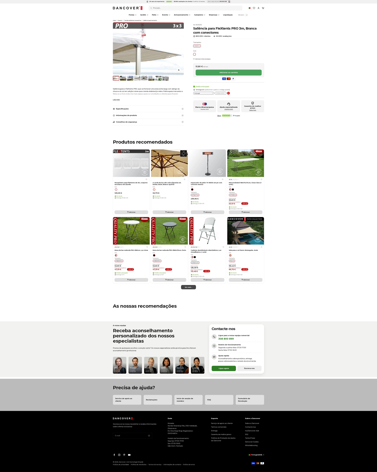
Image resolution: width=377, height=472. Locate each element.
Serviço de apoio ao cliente (222, 423)
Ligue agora (224, 368)
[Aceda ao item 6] (151, 78)
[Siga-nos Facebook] (114, 455)
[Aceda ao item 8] (165, 78)
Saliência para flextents (150, 20)
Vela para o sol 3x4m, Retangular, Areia (243, 250)
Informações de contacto (172, 464)
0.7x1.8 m (233, 195)
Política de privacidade (121, 464)
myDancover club (252, 431)
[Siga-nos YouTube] (129, 455)
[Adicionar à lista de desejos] (146, 179)
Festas (131, 15)
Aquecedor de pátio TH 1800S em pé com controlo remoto (206, 183)
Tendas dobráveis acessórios (132, 20)
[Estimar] (228, 93)
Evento (165, 15)
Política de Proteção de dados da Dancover (223, 439)
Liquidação (228, 15)
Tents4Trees (250, 438)
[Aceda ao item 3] (130, 78)
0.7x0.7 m (195, 195)
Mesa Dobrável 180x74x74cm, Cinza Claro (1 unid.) (245, 183)
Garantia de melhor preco (221, 434)
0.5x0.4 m (195, 262)
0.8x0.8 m (119, 261)
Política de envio (189, 464)
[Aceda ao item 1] (116, 78)
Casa (114, 20)
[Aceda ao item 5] (144, 78)
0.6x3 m (197, 46)
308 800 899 (228, 109)
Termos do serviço (154, 464)
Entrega (214, 431)
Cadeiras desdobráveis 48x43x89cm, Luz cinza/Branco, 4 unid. (206, 251)
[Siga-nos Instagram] (119, 455)
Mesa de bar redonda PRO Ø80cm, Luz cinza (131, 250)
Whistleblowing (251, 445)
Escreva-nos (249, 368)
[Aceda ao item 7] (158, 78)
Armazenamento (181, 15)
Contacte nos (250, 427)
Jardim (143, 15)
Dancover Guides (252, 442)
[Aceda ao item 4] (137, 78)
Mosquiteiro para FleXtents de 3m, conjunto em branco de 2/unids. (131, 183)
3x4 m (232, 261)
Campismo (198, 15)
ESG (246, 434)
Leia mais (116, 100)
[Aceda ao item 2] (123, 78)
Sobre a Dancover (252, 423)
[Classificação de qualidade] (234, 179)
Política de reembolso (138, 464)
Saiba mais (252, 110)
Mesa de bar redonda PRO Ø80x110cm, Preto (169, 250)
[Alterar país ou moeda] (250, 8)
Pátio (154, 15)
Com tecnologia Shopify (134, 462)
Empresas (213, 15)
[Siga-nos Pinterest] (124, 455)
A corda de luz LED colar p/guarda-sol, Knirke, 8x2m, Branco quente (167, 183)
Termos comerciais (218, 427)
